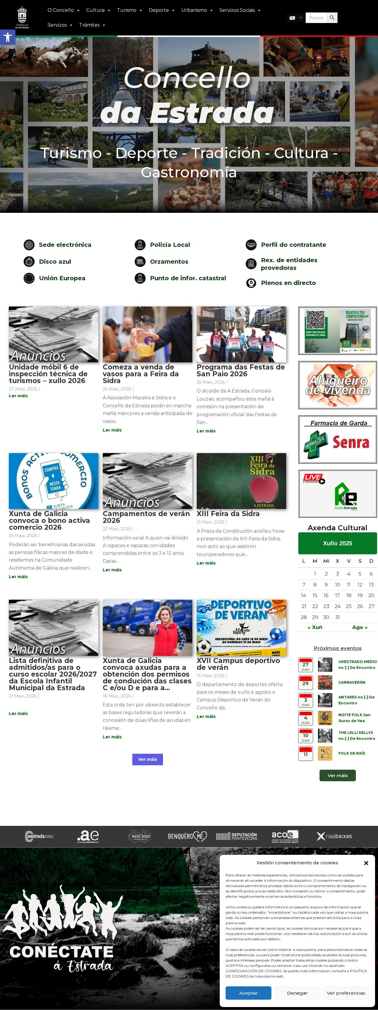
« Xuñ (315, 627)
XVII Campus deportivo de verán (238, 664)
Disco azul (55, 261)
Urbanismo (194, 10)
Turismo (126, 10)
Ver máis (147, 759)
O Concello (61, 10)
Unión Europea (62, 278)
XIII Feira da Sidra (228, 513)
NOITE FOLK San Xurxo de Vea (354, 718)
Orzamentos (169, 261)
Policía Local (170, 244)
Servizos (57, 25)
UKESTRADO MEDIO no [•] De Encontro (357, 664)
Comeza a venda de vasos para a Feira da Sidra (141, 374)
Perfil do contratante (293, 244)
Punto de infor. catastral (188, 278)
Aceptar (248, 993)
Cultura (95, 10)
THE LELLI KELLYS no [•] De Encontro (356, 735)
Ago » (360, 627)
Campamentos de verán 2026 (146, 517)
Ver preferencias (346, 993)
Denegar (297, 993)
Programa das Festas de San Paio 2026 (241, 370)
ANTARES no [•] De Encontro (356, 700)
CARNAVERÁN (351, 682)
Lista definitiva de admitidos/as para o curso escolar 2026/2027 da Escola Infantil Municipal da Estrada (53, 674)
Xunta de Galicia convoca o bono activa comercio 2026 (49, 520)
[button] (7, 37)
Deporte (159, 10)
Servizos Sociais (237, 10)
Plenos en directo (288, 282)
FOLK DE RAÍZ (351, 753)
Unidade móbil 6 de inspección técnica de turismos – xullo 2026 (48, 374)
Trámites (89, 25)
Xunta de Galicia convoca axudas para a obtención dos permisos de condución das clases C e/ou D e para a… (147, 674)
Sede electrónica (65, 244)
